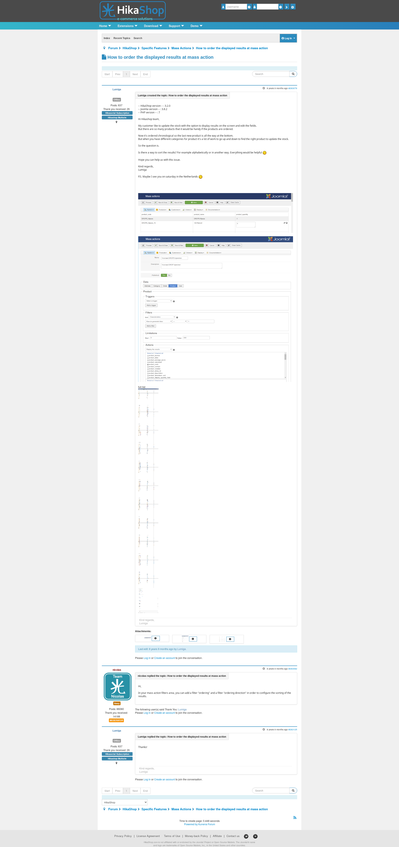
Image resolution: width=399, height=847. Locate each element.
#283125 (292, 729)
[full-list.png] (148, 500)
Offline (116, 99)
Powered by (191, 824)
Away (117, 703)
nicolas (117, 670)
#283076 (292, 88)
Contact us (233, 836)
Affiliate (217, 836)
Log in (147, 658)
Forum (113, 48)
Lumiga (116, 89)
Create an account (164, 658)
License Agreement (148, 836)
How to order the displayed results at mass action (232, 48)
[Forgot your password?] (280, 7)
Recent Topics (121, 38)
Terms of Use (172, 836)
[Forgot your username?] (249, 7)
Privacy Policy (123, 836)
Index (107, 38)
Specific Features (154, 48)
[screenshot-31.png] (215, 212)
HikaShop (130, 48)
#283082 (292, 668)
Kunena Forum (206, 824)
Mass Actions (181, 48)
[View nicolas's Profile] (118, 686)
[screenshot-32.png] (215, 308)
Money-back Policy (196, 836)
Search (138, 38)
